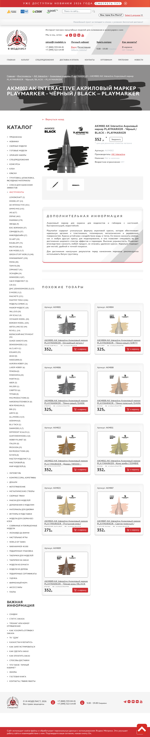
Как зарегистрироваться (22, 647)
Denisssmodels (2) (18, 344)
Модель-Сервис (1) (18, 304)
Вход (73, 47)
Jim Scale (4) (15, 315)
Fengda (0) (14, 371)
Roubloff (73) (16, 243)
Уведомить (116, 139)
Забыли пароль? (79, 49)
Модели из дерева (18, 569)
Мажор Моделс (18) (19, 308)
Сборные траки (16, 496)
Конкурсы (14, 164)
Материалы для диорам (21, 509)
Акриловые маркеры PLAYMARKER (69, 76)
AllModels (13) (16, 417)
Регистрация (84, 47)
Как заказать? (129, 42)
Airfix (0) (13, 413)
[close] (124, 3)
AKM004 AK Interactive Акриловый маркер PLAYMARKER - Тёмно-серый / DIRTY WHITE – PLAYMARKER (118, 343)
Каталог (25, 60)
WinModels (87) (16, 277)
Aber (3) (13, 383)
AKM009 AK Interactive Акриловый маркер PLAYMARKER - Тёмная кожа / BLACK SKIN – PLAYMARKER (66, 584)
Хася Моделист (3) (18, 281)
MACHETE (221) (16, 296)
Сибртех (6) (14, 390)
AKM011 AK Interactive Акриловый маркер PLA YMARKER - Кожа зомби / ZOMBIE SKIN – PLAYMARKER (118, 463)
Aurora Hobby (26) (18, 363)
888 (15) (12, 409)
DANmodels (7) (16, 428)
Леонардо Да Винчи (19, 533)
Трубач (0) (14, 394)
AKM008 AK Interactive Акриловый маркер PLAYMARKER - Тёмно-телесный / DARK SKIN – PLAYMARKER (119, 403)
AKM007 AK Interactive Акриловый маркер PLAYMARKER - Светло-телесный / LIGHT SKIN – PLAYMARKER (118, 524)
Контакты (89, 60)
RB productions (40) (19, 451)
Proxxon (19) (15, 447)
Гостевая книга (17, 677)
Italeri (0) (14, 443)
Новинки (14, 141)
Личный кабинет (80, 42)
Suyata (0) (14, 455)
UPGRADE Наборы (17, 155)
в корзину (82, 349)
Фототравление (17, 487)
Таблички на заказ (19, 560)
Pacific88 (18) (15, 247)
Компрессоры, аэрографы (22, 478)
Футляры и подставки (20, 514)
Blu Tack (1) (15, 424)
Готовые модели (18, 150)
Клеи (12, 169)
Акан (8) (13, 356)
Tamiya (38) (14, 266)
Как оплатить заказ (19, 656)
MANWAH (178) (16, 220)
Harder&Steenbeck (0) (20, 402)
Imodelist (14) (16, 201)
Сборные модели (18, 146)
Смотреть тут (108, 3)
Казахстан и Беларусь (20, 642)
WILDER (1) (14, 386)
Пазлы (12, 592)
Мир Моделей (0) (17, 466)
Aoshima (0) (14, 421)
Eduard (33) (15, 352)
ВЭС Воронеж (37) (18, 228)
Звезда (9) (14, 224)
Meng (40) (13, 262)
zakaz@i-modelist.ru (56, 42)
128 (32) (12, 285)
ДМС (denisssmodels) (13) (21, 289)
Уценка (13, 578)
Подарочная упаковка (21, 551)
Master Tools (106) (18, 300)
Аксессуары (15, 587)
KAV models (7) (16, 250)
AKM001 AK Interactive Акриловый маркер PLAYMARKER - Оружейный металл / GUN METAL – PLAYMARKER (66, 343)
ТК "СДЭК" (14, 638)
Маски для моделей (19, 500)
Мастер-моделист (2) (20, 459)
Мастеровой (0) (17, 462)
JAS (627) (13, 212)
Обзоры (13, 672)
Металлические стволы (21, 491)
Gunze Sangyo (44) (18, 341)
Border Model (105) (19, 323)
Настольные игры (18, 537)
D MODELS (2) (15, 292)
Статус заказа (16, 619)
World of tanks (17, 542)
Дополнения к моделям (21, 505)
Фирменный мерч (18, 583)
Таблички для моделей (21, 555)
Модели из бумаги (19, 565)
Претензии (123, 60)
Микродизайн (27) (18, 235)
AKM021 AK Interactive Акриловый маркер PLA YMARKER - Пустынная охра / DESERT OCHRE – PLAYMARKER (66, 524)
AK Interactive (40, 76)
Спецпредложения (44, 60)
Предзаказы (15, 137)
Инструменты (24, 76)
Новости (138, 60)
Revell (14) (14, 330)
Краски (13, 173)
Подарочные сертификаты (23, 574)
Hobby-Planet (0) (17, 440)
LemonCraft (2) (17, 197)
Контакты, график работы (22, 681)
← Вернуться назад (53, 119)
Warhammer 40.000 (18, 546)
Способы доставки (19, 660)
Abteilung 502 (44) (18, 327)
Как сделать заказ (19, 651)
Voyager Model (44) (19, 319)
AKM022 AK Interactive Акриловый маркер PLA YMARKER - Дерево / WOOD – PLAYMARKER (66, 463)
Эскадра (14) (15, 273)
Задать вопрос (104, 42)
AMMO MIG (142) (16, 209)
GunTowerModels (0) (19, 436)
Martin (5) (14, 379)
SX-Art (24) (14, 239)
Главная (11, 60)
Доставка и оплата (69, 60)
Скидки (13, 614)
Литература (15, 473)
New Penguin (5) (17, 405)
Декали (13, 482)
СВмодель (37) (16, 231)
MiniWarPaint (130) (18, 258)
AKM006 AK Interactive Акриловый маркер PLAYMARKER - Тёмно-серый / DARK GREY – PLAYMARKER (66, 403)
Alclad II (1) (15, 348)
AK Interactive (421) (19, 205)
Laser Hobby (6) (17, 367)
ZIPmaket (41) (15, 270)
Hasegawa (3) (15, 360)
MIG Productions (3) (19, 398)
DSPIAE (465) (14, 216)
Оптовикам (106, 60)
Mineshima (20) (16, 375)
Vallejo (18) (15, 311)
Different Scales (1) (19, 432)
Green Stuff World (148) (21, 254)
